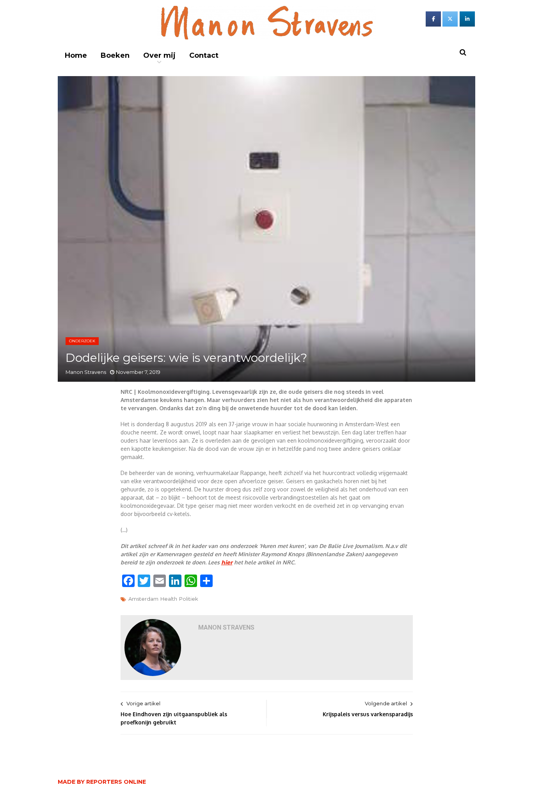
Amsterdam (143, 598)
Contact (204, 55)
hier (227, 562)
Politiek (188, 598)
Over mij (159, 55)
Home (76, 55)
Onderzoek (82, 340)
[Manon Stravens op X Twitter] (450, 19)
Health (168, 598)
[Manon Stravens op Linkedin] (467, 19)
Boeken (115, 55)
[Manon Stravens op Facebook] (433, 19)
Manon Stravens (86, 372)
